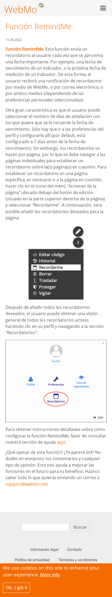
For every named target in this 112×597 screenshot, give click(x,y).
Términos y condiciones (78, 559)
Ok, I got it (16, 587)
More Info (50, 574)
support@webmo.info (26, 484)
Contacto (74, 549)
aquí (61, 442)
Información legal (44, 549)
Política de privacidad (32, 559)
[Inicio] (24, 8)
